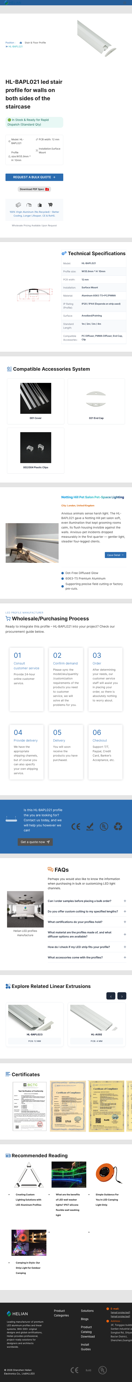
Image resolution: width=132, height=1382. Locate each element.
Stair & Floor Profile (35, 42)
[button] (30, 1106)
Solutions (87, 1311)
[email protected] (120, 1312)
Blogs (85, 1319)
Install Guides (86, 1347)
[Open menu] (125, 2)
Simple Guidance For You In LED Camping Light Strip (107, 1199)
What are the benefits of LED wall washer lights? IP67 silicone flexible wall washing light (68, 1204)
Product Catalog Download (88, 1332)
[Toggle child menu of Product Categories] (72, 1313)
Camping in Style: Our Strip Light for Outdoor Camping (28, 1267)
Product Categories (61, 1313)
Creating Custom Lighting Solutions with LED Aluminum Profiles (28, 1199)
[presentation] (29, 1175)
